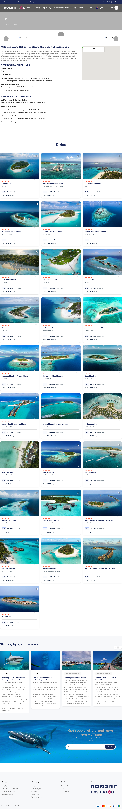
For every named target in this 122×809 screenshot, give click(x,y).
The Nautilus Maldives (93, 183)
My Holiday (47, 8)
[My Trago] (35, 178)
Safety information (8, 794)
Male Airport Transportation (75, 677)
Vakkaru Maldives (9, 520)
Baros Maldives (49, 472)
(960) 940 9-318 (9, 2)
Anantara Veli (7, 472)
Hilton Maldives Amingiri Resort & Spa (100, 568)
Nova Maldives (90, 376)
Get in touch (65, 791)
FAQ (62, 789)
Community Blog (36, 789)
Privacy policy (36, 794)
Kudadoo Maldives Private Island (15, 376)
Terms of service (36, 797)
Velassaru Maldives (50, 328)
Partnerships (65, 786)
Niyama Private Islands (52, 232)
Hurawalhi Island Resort (53, 376)
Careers (34, 791)
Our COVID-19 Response (10, 789)
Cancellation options (8, 791)
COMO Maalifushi (9, 280)
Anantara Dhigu (49, 568)
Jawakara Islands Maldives (95, 328)
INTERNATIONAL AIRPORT (73, 673)
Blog (74, 8)
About (81, 8)
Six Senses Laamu (50, 280)
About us (34, 786)
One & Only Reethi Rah (52, 520)
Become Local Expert (61, 8)
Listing (37, 8)
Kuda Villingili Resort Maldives (14, 424)
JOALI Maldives (90, 472)
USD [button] (111, 8)
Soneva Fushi (90, 280)
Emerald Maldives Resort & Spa (55, 424)
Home (29, 8)
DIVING (6, 673)
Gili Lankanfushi (8, 568)
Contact (89, 8)
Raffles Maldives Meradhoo (95, 232)
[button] (6, 38)
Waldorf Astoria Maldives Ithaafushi (99, 520)
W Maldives (6, 616)
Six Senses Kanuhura (10, 328)
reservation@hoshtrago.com (28, 2)
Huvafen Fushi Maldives (11, 232)
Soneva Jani (6, 183)
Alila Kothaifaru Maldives (53, 183)
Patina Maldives (91, 424)
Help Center (6, 786)
